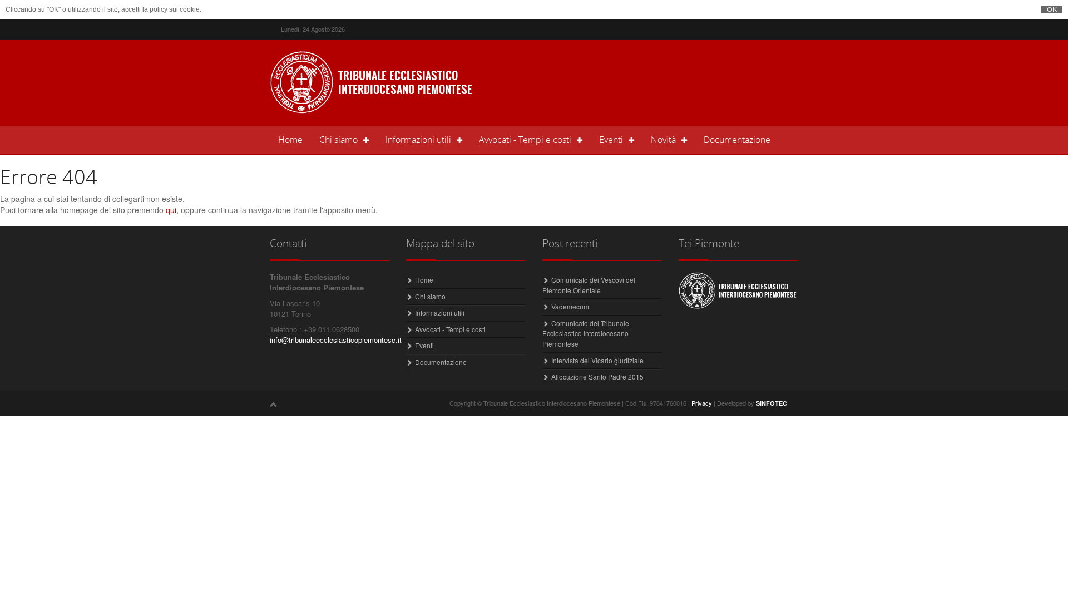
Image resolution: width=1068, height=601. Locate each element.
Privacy (701, 402)
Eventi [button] (611, 140)
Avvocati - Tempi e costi (450, 329)
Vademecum (570, 306)
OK (1052, 9)
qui (171, 209)
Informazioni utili (439, 312)
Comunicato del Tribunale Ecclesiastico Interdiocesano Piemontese (585, 333)
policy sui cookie (175, 9)
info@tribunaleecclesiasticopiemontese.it (336, 339)
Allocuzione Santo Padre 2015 (597, 376)
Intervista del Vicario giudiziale (597, 360)
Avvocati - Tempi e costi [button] (525, 140)
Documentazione (737, 140)
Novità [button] (663, 140)
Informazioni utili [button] (418, 140)
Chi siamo (430, 296)
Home (294, 139)
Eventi (424, 345)
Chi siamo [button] (338, 140)
